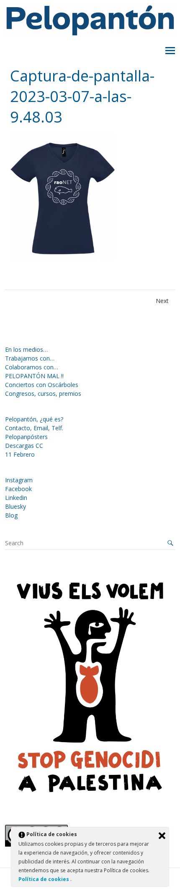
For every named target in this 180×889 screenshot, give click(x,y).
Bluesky (15, 506)
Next (162, 301)
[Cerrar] (162, 835)
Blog (11, 515)
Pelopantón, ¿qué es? (34, 419)
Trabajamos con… (29, 358)
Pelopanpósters (26, 437)
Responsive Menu (170, 51)
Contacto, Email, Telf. (34, 428)
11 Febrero (20, 454)
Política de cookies (44, 879)
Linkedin (16, 498)
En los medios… (26, 349)
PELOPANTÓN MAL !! (34, 376)
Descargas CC (24, 446)
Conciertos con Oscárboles (41, 385)
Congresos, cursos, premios (43, 393)
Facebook (18, 489)
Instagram (19, 480)
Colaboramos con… (31, 367)
